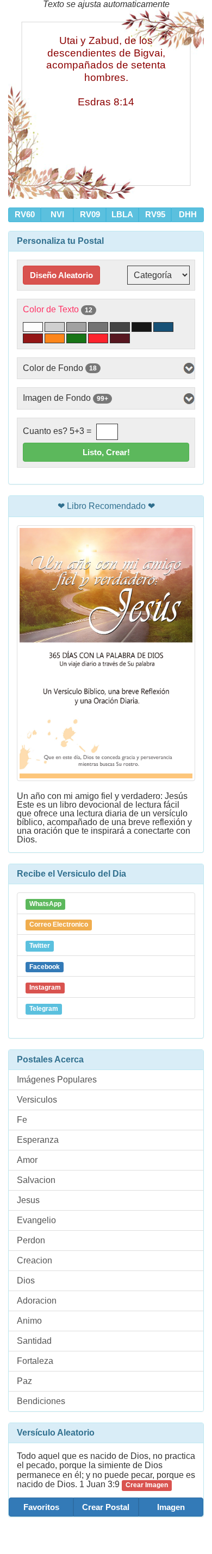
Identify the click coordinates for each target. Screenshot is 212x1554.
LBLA (122, 214)
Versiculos (37, 1099)
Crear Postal (105, 1507)
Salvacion (36, 1180)
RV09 (90, 214)
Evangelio (36, 1220)
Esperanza (38, 1139)
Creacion (34, 1260)
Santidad (34, 1340)
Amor (27, 1160)
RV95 (155, 214)
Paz (24, 1381)
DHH (188, 214)
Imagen (171, 1507)
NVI (57, 214)
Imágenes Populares (57, 1079)
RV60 (25, 214)
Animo (29, 1320)
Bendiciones (41, 1401)
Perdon (31, 1240)
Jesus (28, 1200)
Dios (26, 1280)
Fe (22, 1119)
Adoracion (37, 1300)
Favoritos (41, 1507)
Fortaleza (35, 1361)
